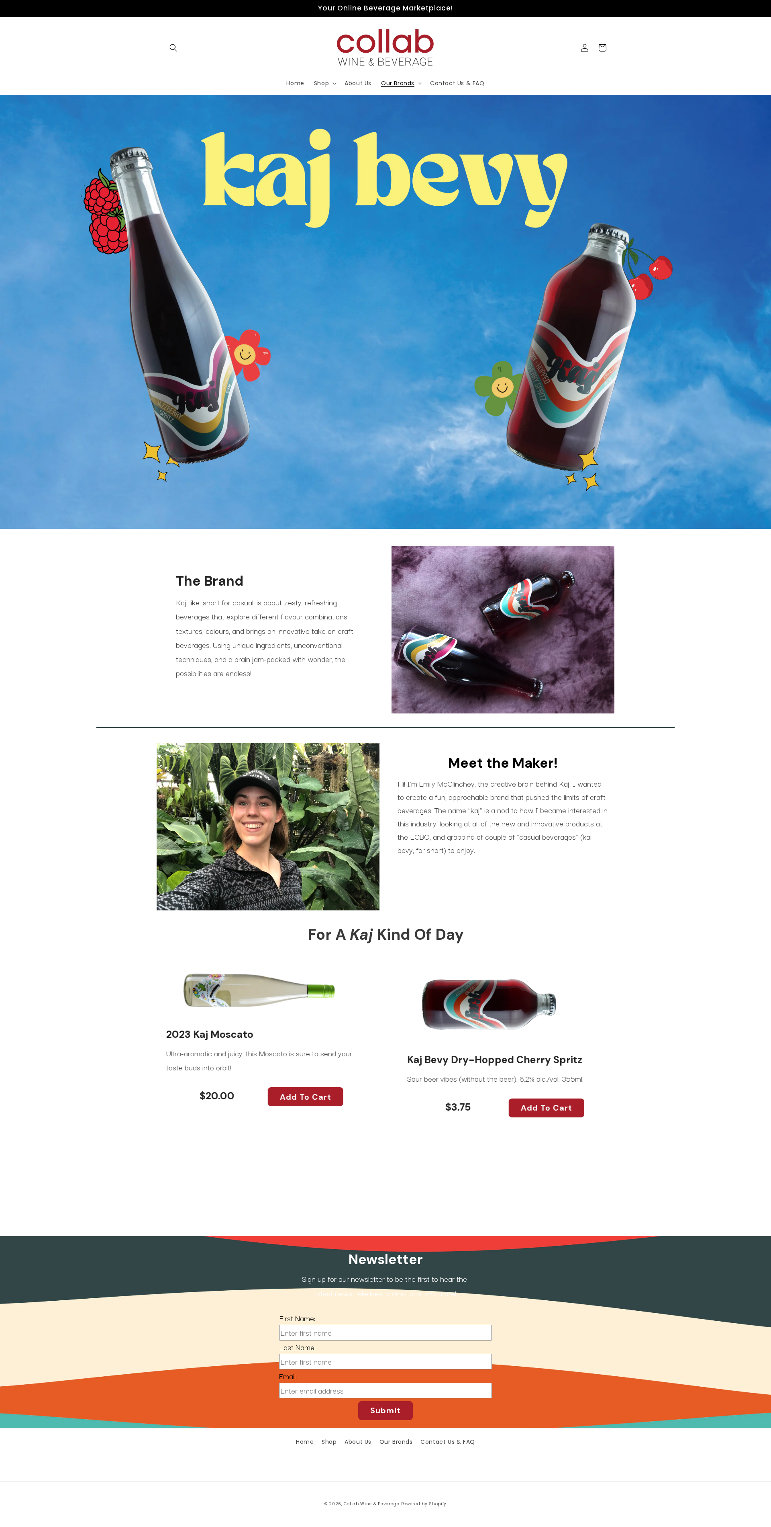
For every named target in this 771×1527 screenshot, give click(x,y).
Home (305, 1442)
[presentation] (138, 1081)
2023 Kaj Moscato (207, 1034)
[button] (173, 48)
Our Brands (396, 1442)
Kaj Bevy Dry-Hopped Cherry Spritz (491, 1059)
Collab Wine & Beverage (371, 1504)
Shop (329, 1442)
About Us (358, 1442)
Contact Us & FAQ (447, 1442)
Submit (385, 1410)
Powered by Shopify (424, 1504)
